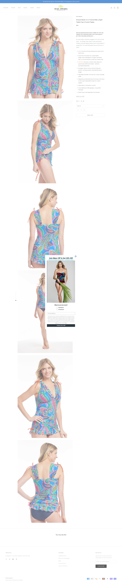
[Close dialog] (75, 256)
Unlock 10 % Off (61, 325)
